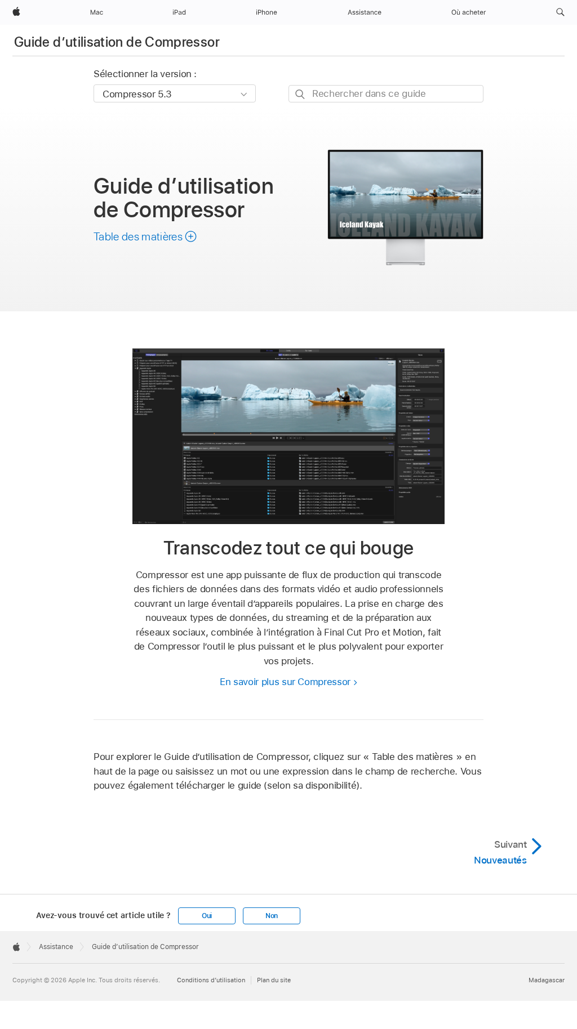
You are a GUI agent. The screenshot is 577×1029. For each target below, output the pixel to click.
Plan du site (274, 980)
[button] (560, 12)
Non (271, 916)
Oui (207, 916)
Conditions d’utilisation (211, 980)
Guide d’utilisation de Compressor (117, 42)
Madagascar (547, 980)
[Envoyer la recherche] (301, 94)
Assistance (56, 947)
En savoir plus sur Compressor (285, 681)
